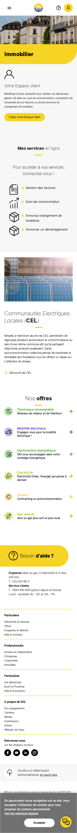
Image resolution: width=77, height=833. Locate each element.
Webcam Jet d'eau (14, 729)
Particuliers (11, 615)
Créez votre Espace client (24, 117)
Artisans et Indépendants (18, 652)
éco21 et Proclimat (14, 686)
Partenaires (12, 676)
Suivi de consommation (42, 202)
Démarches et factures (16, 621)
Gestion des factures (41, 188)
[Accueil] (39, 8)
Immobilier (10, 664)
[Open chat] (66, 822)
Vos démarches (12, 682)
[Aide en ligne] (60, 8)
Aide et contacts (13, 634)
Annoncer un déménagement (47, 229)
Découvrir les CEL (20, 372)
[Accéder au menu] (9, 8)
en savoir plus (48, 775)
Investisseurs (11, 721)
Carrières (9, 712)
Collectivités (11, 660)
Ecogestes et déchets (16, 630)
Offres (7, 626)
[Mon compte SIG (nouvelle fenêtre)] (68, 8)
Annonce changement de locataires (44, 217)
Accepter (39, 822)
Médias (8, 716)
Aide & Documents (14, 690)
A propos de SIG (14, 702)
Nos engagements (14, 708)
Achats (8, 725)
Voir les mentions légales (21, 813)
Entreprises (10, 656)
